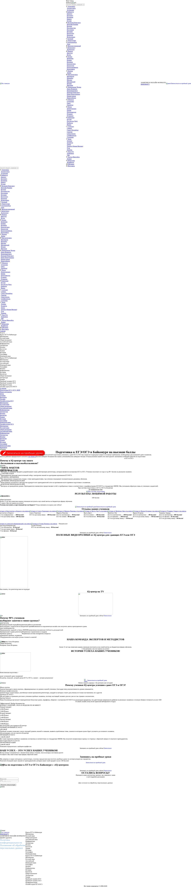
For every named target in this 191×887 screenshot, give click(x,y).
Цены (2, 394)
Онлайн (2, 399)
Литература (4, 412)
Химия (2, 417)
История (3, 419)
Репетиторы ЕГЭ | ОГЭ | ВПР (10, 390)
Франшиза (3, 447)
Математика (4, 403)
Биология (3, 415)
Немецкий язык (5, 422)
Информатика (4, 410)
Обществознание (6, 406)
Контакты (3, 397)
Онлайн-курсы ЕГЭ (6, 401)
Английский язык (6, 408)
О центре (3, 388)
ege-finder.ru (32, 456)
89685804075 (145, 84)
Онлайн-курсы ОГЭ (7, 424)
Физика (2, 413)
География (3, 420)
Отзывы (2, 395)
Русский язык (4, 404)
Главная (2, 331)
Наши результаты (6, 392)
